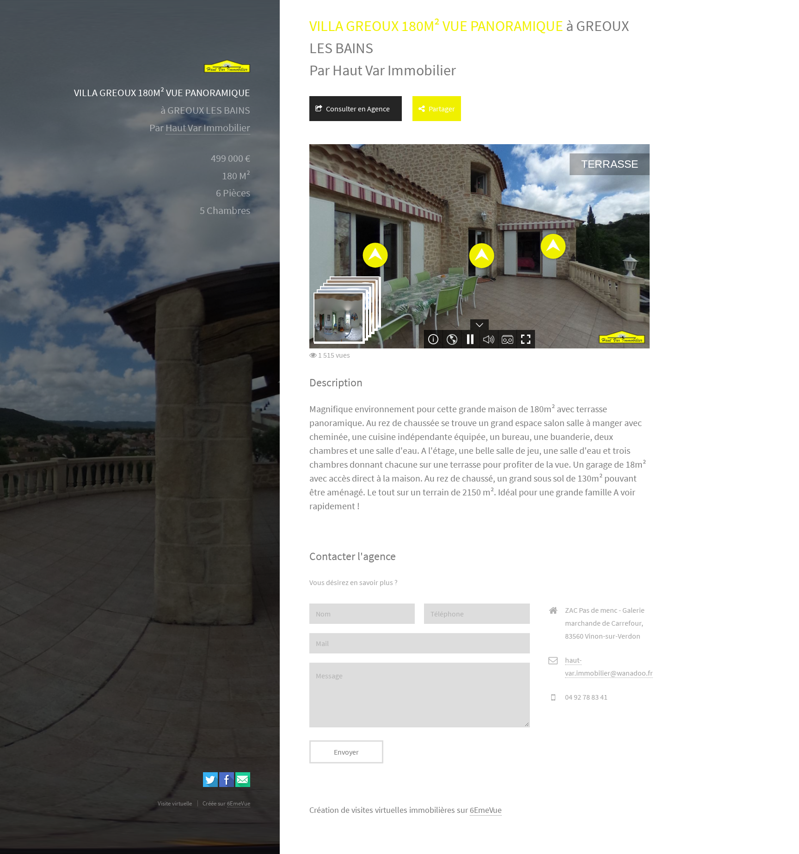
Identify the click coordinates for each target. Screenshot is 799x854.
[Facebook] (226, 784)
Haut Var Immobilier (208, 128)
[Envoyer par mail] (242, 784)
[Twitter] (210, 784)
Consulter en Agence (357, 108)
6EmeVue (486, 810)
